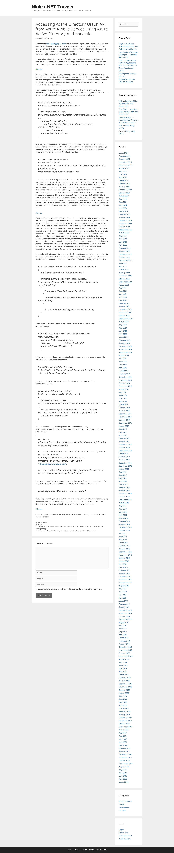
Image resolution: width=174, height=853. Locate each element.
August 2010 (124, 622)
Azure (40, 524)
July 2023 (123, 236)
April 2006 (123, 779)
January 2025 (124, 187)
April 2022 (123, 267)
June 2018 (123, 395)
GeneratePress (101, 850)
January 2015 (124, 490)
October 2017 (124, 420)
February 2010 (124, 641)
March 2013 (123, 543)
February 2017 (124, 438)
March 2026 (123, 153)
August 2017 (124, 426)
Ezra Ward (123, 109)
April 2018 (123, 402)
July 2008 (123, 696)
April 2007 (123, 742)
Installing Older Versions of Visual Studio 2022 (128, 103)
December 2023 (125, 220)
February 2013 (124, 546)
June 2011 (123, 592)
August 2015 (124, 469)
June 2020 (123, 328)
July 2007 (123, 733)
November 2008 (125, 687)
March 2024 (123, 211)
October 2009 (124, 653)
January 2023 (124, 251)
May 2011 (122, 595)
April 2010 (123, 635)
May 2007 (123, 739)
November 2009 (125, 650)
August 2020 (124, 322)
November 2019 (125, 349)
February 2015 (124, 487)
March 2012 (123, 567)
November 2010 (125, 613)
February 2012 (124, 570)
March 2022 (123, 270)
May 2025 (123, 174)
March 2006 (124, 782)
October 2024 (124, 193)
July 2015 (122, 472)
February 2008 (125, 711)
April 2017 (123, 435)
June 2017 (123, 429)
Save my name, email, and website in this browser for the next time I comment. (70, 589)
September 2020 (125, 319)
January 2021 (124, 306)
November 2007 (125, 721)
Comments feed (125, 836)
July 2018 (122, 392)
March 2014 (123, 518)
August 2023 (124, 233)
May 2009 (123, 668)
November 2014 (125, 494)
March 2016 (123, 454)
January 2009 (124, 681)
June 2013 (123, 537)
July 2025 (123, 171)
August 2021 (124, 285)
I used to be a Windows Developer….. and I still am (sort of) (128, 54)
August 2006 (124, 767)
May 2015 (123, 478)
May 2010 (123, 632)
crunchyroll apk (125, 117)
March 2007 (123, 745)
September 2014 (125, 500)
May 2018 (123, 398)
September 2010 (125, 619)
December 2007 (125, 718)
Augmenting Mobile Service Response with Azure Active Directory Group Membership (67, 531)
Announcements (125, 801)
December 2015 (125, 463)
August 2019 (124, 355)
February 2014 (124, 521)
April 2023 (123, 245)
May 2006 (123, 776)
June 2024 (123, 202)
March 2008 (123, 708)
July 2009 (123, 662)
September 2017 (125, 423)
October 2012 (124, 558)
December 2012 (125, 552)
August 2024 (124, 196)
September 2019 (125, 352)
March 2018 (123, 405)
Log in (121, 830)
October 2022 (124, 257)
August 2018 (124, 389)
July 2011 (122, 589)
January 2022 (124, 273)
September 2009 (126, 656)
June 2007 (123, 736)
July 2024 (123, 199)
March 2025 (123, 181)
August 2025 (124, 168)
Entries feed (123, 833)
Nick (120, 101)
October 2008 (124, 690)
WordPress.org (125, 839)
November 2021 (125, 276)
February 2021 (124, 303)
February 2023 (125, 248)
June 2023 (123, 239)
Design (121, 804)
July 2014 (122, 506)
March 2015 (123, 484)
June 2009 (123, 665)
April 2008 (123, 705)
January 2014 (124, 524)
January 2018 (124, 411)
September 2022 (125, 260)
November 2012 (125, 555)
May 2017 (123, 432)
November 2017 (125, 417)
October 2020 (124, 316)
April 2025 (123, 177)
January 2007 (124, 751)
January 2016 (124, 460)
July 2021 (122, 288)
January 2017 (124, 441)
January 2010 (124, 644)
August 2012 (124, 561)
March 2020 (123, 337)
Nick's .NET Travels (52, 6)
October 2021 (124, 279)
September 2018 (125, 386)
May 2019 (123, 365)
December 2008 (125, 684)
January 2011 (124, 607)
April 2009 (123, 672)
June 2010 (123, 629)
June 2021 (123, 291)
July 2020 (123, 325)
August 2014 (124, 503)
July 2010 (122, 626)
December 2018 (125, 377)
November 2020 (125, 312)
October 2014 (124, 497)
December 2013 (125, 527)
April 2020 (123, 334)
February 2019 (124, 374)
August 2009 (124, 659)
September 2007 (125, 727)
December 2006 (125, 754)
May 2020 (123, 331)
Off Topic (122, 810)
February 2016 (124, 457)
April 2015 (123, 481)
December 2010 (125, 610)
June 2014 (123, 509)
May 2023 (123, 242)
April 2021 (123, 297)
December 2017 (125, 414)
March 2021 (123, 300)
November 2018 (125, 380)
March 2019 (123, 371)
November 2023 (125, 224)
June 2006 (123, 773)
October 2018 (124, 383)
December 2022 (125, 254)
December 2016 (125, 445)
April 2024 (123, 208)
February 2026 (125, 156)
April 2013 (123, 540)
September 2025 (125, 165)
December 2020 (125, 309)
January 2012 (124, 573)
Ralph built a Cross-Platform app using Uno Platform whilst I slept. (128, 46)
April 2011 (123, 598)
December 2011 (125, 576)
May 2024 (123, 205)
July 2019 (122, 359)
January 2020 (124, 343)
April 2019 (123, 368)
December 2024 (125, 190)
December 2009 (125, 647)
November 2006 (125, 758)
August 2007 (124, 730)
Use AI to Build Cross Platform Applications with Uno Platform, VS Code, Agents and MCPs (128, 65)
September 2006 (126, 764)
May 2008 (123, 702)
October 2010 (124, 616)
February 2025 (124, 184)
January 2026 (124, 159)
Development (42, 522)
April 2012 (123, 564)
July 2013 (122, 533)
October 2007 (124, 724)
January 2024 (124, 217)
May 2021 (123, 294)
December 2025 (125, 162)
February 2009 (125, 678)
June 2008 (123, 699)
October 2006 (124, 761)
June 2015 (123, 475)
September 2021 (125, 282)
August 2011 (124, 586)
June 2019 (123, 362)
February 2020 (125, 340)
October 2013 (124, 530)
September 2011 (125, 583)
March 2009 (124, 675)
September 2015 (125, 466)
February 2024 (125, 214)
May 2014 (123, 512)
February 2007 (125, 748)
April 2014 (123, 515)
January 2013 (124, 549)
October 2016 (124, 448)
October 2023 (124, 227)
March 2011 (123, 601)
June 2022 (123, 263)
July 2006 (123, 770)
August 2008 (124, 693)
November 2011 (125, 580)
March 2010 (123, 638)
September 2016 (125, 451)
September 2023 (125, 230)
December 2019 (125, 346)
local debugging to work (56, 44)
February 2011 (124, 604)
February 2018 (124, 408)
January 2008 (124, 715)
